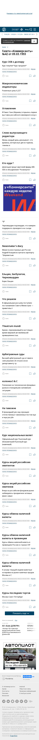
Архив (4, 689)
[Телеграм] (3, 701)
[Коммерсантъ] (4, 29)
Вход (27, 29)
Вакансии (5, 696)
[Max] (25, 701)
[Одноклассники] (17, 701)
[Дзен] (12, 701)
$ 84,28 (6, 34)
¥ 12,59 (20, 34)
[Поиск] (30, 29)
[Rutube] (21, 701)
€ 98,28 (13, 34)
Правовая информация (28, 691)
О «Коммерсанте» (8, 687)
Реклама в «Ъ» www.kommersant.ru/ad (19, 13)
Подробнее (13, 736)
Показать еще (19, 613)
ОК (34, 41)
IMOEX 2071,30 (28, 34)
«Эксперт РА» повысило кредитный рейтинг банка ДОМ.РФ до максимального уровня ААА (11, 631)
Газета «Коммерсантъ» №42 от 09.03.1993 (16, 69)
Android (22, 687)
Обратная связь (25, 689)
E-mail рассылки (25, 693)
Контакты (5, 691)
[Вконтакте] (8, 701)
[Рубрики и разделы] (34, 29)
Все (16, 620)
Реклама (5, 693)
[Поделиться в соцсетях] (34, 76)
